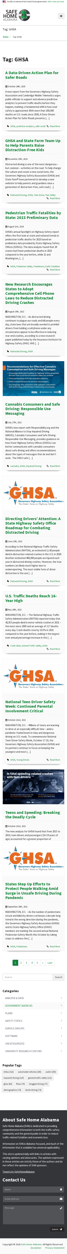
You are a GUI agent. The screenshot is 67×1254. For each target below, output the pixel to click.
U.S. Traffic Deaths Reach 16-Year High (31, 598)
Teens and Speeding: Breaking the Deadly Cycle (32, 815)
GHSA (12, 126)
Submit (55, 1229)
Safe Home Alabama (31, 1244)
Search (58, 977)
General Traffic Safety (31, 645)
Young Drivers (22, 759)
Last (50, 962)
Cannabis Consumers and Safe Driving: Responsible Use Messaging (32, 409)
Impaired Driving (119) (14, 1077)
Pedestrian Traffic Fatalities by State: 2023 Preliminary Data (33, 215)
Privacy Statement (54, 1247)
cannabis (14, 466)
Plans (9, 1013)
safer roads (40, 126)
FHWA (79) (20, 1083)
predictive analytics (25, 126)
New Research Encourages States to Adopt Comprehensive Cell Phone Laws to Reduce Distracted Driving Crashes (29, 293)
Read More (55, 126)
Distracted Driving (18, 195)
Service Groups (14, 1028)
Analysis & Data (14, 998)
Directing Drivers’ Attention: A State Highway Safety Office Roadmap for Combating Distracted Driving (33, 525)
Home (5, 37)
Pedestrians (39, 266)
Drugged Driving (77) (38, 1083)
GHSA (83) (8, 1083)
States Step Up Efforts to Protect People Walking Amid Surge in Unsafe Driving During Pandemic (33, 890)
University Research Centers (23, 1051)
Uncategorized (14, 1043)
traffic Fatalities (52, 266)
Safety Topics (13, 1020)
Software (11, 1036)
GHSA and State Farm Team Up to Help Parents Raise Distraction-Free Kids (32, 145)
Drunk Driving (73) (33, 1090)
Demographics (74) (12, 1090)
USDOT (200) (51, 1071)
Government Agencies (18, 1005)
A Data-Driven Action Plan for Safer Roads (32, 75)
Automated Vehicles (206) (29, 1071)
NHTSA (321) (9, 1071)
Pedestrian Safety (24, 266)
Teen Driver (39, 195)
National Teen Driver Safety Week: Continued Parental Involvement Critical (30, 706)
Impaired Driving (33, 466)
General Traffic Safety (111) (40, 1077)
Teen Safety (50, 195)
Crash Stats (15, 645)
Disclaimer (36, 1247)
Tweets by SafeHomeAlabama (19, 1171)
